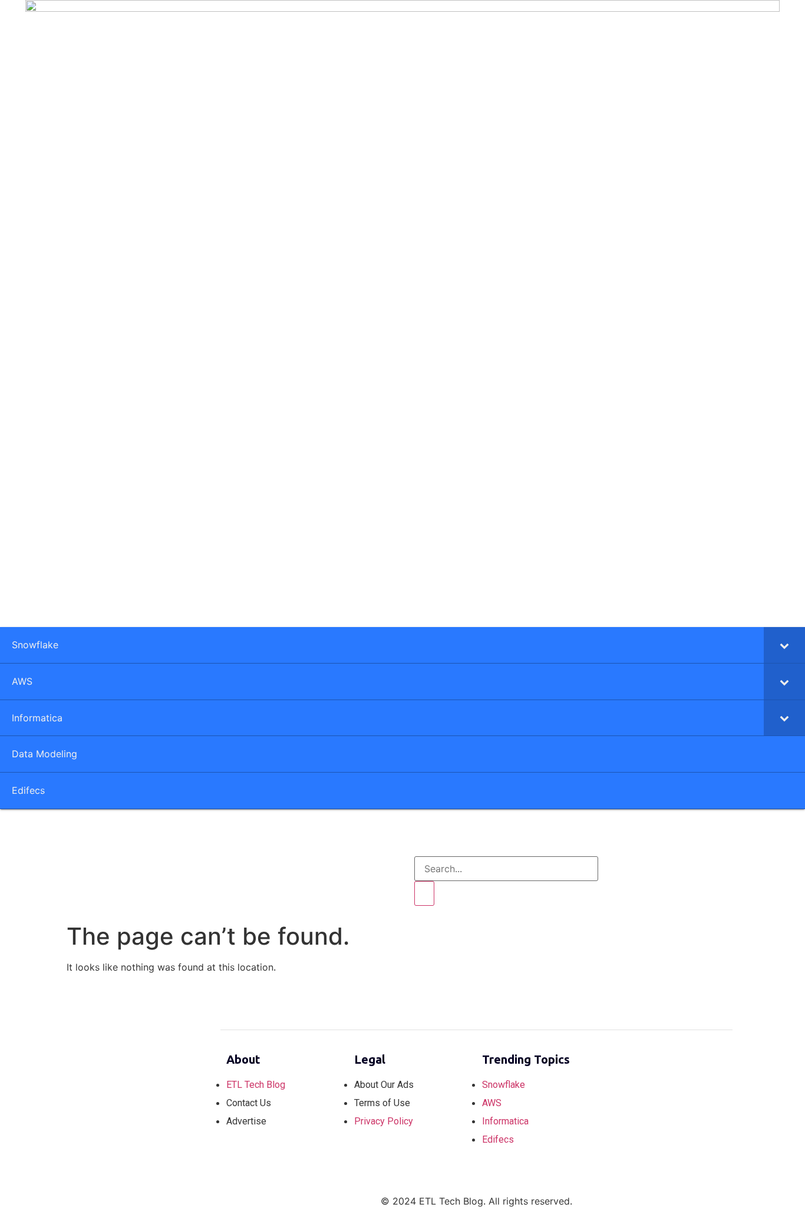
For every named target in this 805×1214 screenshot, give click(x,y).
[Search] (424, 893)
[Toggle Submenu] (784, 645)
